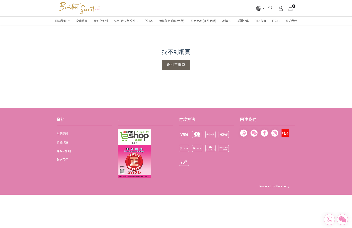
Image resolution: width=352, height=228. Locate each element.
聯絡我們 (62, 159)
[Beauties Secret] (80, 8)
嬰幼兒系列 (101, 20)
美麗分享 (243, 20)
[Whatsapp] (243, 133)
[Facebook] (264, 133)
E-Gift (275, 20)
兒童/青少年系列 (124, 20)
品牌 (225, 20)
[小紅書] (285, 133)
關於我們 (291, 20)
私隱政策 (62, 142)
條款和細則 (64, 151)
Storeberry (282, 186)
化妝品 (148, 20)
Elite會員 (260, 20)
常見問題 (62, 133)
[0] (290, 8)
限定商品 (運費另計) (203, 20)
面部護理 (61, 20)
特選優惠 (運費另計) (172, 20)
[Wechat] (254, 133)
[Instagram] (274, 133)
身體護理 (81, 20)
